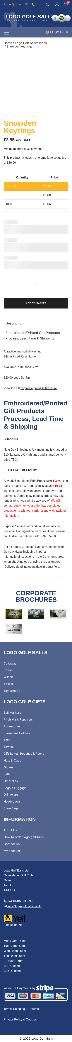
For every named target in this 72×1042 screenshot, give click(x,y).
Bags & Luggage (15, 788)
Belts (7, 774)
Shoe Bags (11, 808)
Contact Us (12, 844)
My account (12, 851)
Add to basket (36, 303)
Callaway (10, 663)
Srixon (8, 670)
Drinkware (11, 794)
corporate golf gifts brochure (38, 388)
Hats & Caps (12, 760)
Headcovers (12, 801)
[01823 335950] (33, 4)
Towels (8, 747)
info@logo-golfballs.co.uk (24, 906)
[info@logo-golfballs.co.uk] (28, 4)
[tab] (36, 323)
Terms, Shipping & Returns (21, 1008)
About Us (10, 830)
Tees (7, 740)
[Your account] (57, 4)
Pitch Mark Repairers (18, 719)
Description (14, 323)
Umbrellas (11, 781)
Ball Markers (12, 712)
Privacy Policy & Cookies (20, 1019)
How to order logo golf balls (24, 837)
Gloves (8, 767)
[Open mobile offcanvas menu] (6, 32)
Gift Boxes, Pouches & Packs (24, 753)
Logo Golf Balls (30, 16)
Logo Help (58, 32)
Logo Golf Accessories (31, 43)
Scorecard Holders (17, 733)
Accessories (12, 726)
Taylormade (12, 691)
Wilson (8, 677)
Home (8, 43)
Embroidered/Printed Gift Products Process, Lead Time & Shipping (33, 335)
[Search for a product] (48, 4)
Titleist (8, 684)
